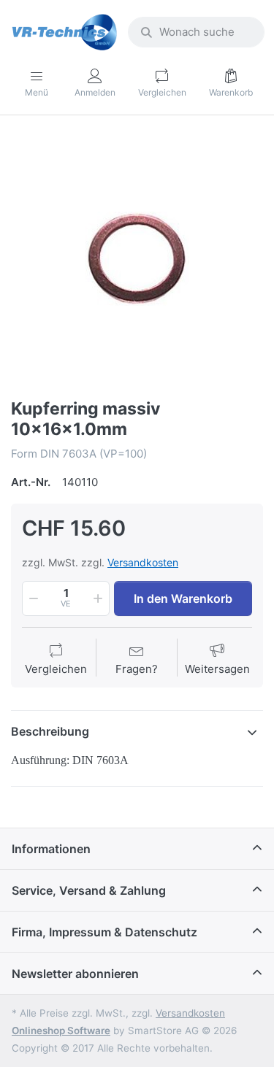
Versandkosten (142, 562)
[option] (137, 259)
